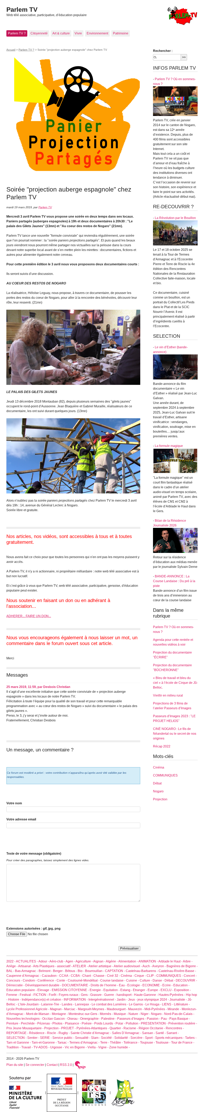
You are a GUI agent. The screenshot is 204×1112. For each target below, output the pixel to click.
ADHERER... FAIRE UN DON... (28, 616)
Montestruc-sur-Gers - (84, 1014)
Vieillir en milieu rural (168, 695)
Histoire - (15, 999)
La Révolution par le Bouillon (175, 218)
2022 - (11, 961)
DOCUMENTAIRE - (76, 985)
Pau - (165, 1018)
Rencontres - (175, 1028)
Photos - (58, 1023)
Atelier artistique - (101, 966)
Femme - (13, 994)
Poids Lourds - (105, 1023)
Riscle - (53, 1033)
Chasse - (100, 975)
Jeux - (132, 999)
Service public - (63, 1037)
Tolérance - (132, 1042)
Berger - (59, 971)
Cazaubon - (50, 975)
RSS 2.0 (66, 1064)
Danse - (159, 980)
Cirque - (140, 975)
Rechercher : (163, 51)
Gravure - (97, 994)
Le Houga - (153, 1004)
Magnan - (57, 1009)
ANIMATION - (148, 961)
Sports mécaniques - (170, 1037)
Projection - (52, 1028)
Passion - (154, 1018)
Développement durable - (43, 985)
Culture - (146, 980)
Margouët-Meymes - (92, 1009)
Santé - (161, 1033)
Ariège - (12, 966)
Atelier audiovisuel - (128, 966)
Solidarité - (122, 1037)
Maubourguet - (117, 1009)
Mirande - (175, 1009)
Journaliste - (179, 999)
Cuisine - (133, 980)
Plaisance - (73, 1023)
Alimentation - (128, 961)
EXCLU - (167, 990)
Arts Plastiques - (45, 966)
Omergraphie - (90, 1018)
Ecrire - (167, 985)
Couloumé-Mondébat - (84, 980)
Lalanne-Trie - (51, 1004)
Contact (52, 1064)
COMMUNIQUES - (170, 975)
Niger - (146, 1014)
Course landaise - (113, 980)
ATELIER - (80, 966)
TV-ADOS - (41, 1047)
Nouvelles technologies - (24, 1018)
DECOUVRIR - (186, 980)
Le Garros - (137, 1004)
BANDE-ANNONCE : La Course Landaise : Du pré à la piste (174, 581)
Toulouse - (163, 1042)
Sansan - (149, 1033)
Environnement (97, 33)
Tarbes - (190, 1037)
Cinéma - (127, 975)
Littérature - (182, 1004)
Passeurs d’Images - (132, 1018)
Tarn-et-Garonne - (44, 1042)
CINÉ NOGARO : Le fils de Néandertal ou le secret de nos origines (174, 733)
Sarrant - (173, 1033)
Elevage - (44, 990)
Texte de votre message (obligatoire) (33, 853)
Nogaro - (157, 1014)
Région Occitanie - (152, 1028)
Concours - (14, 980)
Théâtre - (117, 1042)
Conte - (62, 980)
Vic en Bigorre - (76, 1047)
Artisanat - (25, 966)
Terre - (105, 1042)
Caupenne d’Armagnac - (24, 975)
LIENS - (168, 1004)
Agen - (71, 961)
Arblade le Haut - (170, 961)
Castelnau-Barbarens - (142, 971)
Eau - (123, 985)
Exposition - (182, 990)
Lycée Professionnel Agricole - (28, 1009)
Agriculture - (84, 961)
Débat (157, 783)
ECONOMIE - (152, 985)
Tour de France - (182, 1042)
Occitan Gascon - (54, 1018)
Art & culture (61, 33)
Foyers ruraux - (70, 994)
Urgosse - (57, 1047)
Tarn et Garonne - (19, 1042)
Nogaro (158, 791)
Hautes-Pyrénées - (172, 994)
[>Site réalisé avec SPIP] (80, 1064)
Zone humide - (119, 1047)
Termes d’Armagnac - (84, 1042)
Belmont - (46, 971)
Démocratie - (15, 985)
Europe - (154, 990)
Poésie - (88, 1023)
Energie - (96, 990)
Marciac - (71, 1009)
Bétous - (71, 971)
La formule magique (169, 446)
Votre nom (14, 803)
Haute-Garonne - (146, 994)
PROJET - (68, 1028)
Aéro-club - (57, 961)
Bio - (81, 971)
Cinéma (158, 767)
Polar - (121, 1023)
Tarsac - (63, 1042)
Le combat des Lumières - (110, 1004)
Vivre (78, 33)
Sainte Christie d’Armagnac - (91, 1033)
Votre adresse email (21, 819)
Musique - (121, 1014)
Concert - (190, 975)
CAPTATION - (115, 971)
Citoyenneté (39, 33)
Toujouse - (148, 1042)
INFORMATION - (76, 999)
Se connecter (35, 1064)
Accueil (10, 49)
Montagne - (60, 1014)
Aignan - (99, 961)
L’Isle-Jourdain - (29, 1004)
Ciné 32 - (114, 975)
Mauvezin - (136, 1009)
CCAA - (65, 975)
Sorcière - (137, 1037)
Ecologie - (134, 985)
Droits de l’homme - (105, 985)
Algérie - (112, 961)
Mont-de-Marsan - (39, 1014)
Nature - (134, 1014)
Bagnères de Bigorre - (182, 966)
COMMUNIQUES (165, 775)
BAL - (10, 971)
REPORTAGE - (17, 1033)
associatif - (65, 966)
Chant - (87, 975)
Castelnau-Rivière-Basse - (177, 971)
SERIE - (46, 1037)
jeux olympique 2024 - (153, 999)
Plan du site (14, 1064)
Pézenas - (44, 1023)
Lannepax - (83, 1004)
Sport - (150, 1037)
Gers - (85, 994)
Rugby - (65, 1033)
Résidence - (38, 1033)
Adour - (43, 961)
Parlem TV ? (17, 33)
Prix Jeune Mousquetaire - (25, 1028)
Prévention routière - (182, 1023)
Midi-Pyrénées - (156, 1009)
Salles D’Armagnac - (127, 1033)
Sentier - (33, 1037)
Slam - (96, 1037)
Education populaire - (21, 990)
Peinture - (13, 1023)
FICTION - (41, 994)
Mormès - (107, 1014)
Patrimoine (120, 33)
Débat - (170, 980)
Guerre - (110, 994)
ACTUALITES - (27, 961)
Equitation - (111, 990)
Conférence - (47, 980)
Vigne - (103, 1047)
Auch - (147, 966)
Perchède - (29, 1023)
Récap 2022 (161, 746)
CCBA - (76, 975)
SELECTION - (16, 1037)
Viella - (92, 1047)
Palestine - (109, 1018)
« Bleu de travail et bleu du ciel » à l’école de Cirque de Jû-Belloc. (175, 682)
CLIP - (151, 975)
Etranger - (140, 990)
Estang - (126, 990)
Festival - (26, 994)
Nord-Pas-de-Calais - (179, 1014)
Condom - (30, 980)
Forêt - (54, 994)
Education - (181, 985)
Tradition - (13, 1047)
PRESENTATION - (154, 1023)
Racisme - (131, 1028)
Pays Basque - (179, 1018)
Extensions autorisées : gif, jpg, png (33, 928)
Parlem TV (21, 9)
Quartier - (117, 1028)
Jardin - (122, 999)
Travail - (27, 1047)
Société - (107, 1037)
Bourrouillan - (95, 971)
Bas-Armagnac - (27, 971)
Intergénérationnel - (102, 999)
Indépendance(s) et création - (43, 999)
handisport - (125, 994)
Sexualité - (83, 1037)
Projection (160, 799)
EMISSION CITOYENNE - (71, 990)
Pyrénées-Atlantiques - (93, 1028)
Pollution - (133, 1023)
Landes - (68, 1004)
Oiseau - (73, 1018)
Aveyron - (159, 966)
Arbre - (187, 961)
